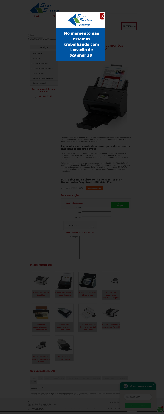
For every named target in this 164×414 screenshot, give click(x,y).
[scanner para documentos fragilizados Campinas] (111, 281)
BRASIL (47, 378)
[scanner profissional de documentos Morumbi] (111, 313)
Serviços (43, 47)
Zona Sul (33, 381)
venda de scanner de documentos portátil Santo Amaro (88, 327)
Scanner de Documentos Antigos (43, 68)
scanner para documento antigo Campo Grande (64, 327)
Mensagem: (74, 237)
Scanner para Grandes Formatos (43, 78)
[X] (80, 12)
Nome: (79, 207)
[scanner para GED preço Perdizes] (64, 345)
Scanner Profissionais (39, 83)
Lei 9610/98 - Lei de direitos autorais (85, 394)
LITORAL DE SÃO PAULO (82, 378)
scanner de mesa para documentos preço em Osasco (41, 359)
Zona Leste (106, 378)
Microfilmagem (37, 53)
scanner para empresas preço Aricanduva (64, 293)
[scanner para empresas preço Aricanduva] (64, 281)
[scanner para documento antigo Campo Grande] (64, 313)
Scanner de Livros (38, 73)
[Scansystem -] (45, 7)
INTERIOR (70, 378)
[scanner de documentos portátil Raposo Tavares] (41, 313)
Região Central (96, 378)
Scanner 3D (36, 58)
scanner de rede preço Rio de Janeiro (87, 293)
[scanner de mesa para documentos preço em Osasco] (41, 345)
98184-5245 (131, 26)
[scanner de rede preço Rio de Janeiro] (87, 281)
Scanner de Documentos (40, 63)
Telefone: (78, 217)
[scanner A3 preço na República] (41, 281)
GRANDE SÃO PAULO (58, 378)
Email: (79, 212)
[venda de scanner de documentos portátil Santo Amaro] (87, 313)
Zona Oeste (123, 378)
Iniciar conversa (138, 405)
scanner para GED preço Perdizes (64, 357)
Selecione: (33, 378)
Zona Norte (114, 378)
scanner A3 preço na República (41, 293)
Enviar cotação (120, 205)
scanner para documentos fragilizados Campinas (111, 295)
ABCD (40, 378)
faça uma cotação (94, 188)
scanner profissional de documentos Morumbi (111, 325)
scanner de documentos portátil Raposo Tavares (41, 327)
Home (36, 16)
